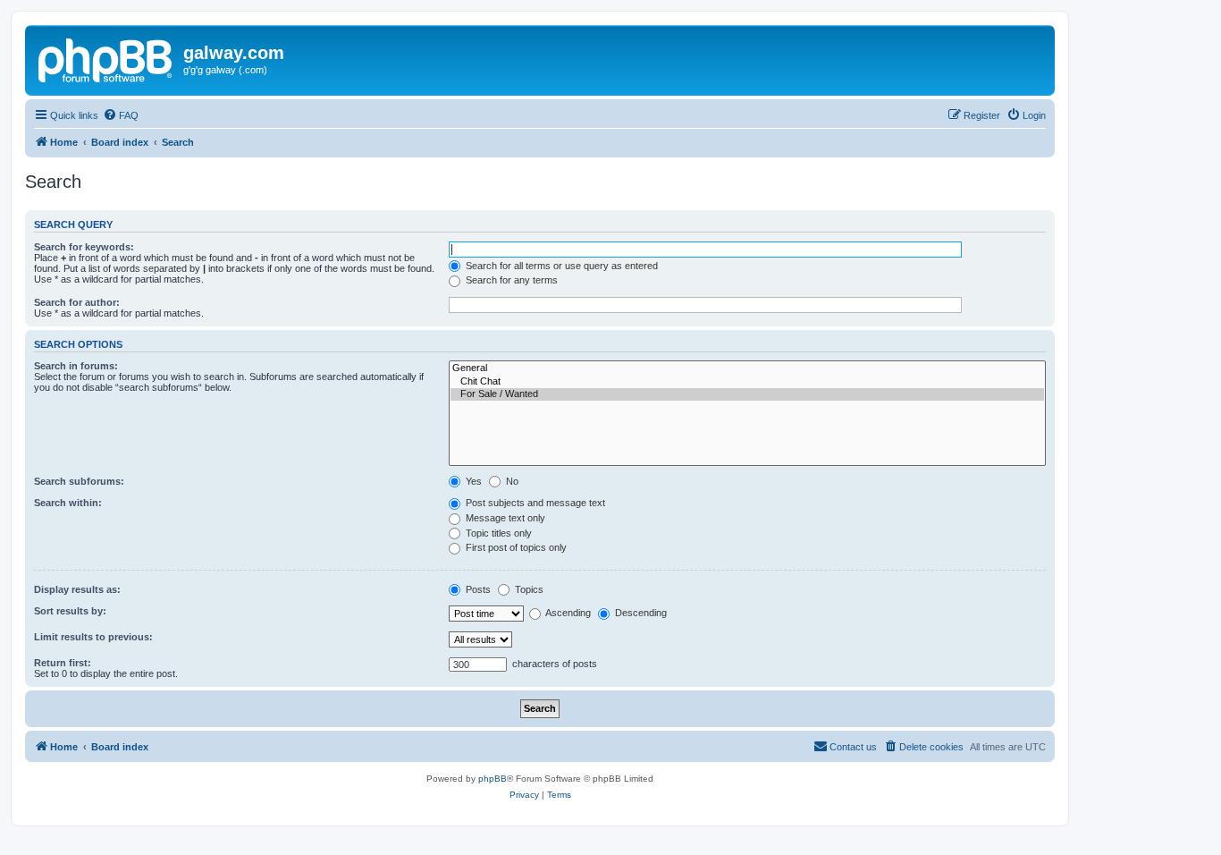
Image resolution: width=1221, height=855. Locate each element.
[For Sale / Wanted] (747, 394)
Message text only (504, 517)
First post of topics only (515, 547)
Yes (472, 481)
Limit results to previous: (93, 636)
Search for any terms (510, 280)
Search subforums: (79, 481)
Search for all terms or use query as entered (560, 265)
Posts (477, 589)
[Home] (106, 58)
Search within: (68, 502)
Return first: (62, 662)
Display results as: (77, 589)
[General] (747, 368)
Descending (639, 612)
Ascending (567, 612)
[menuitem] (121, 115)
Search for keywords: (84, 246)
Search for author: (77, 302)
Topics (527, 589)
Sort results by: (70, 610)
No (510, 481)
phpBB (492, 778)
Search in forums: (76, 365)
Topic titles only (497, 533)
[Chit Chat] (747, 382)
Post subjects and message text (534, 502)
